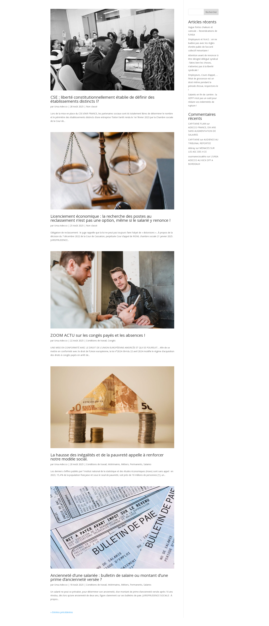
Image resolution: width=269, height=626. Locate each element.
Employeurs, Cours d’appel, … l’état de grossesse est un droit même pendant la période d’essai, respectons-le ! (203, 82)
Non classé (91, 106)
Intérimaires (114, 464)
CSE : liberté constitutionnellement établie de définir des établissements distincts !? (102, 99)
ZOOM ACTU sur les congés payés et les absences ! (97, 335)
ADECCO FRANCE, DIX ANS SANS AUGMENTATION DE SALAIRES (202, 131)
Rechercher (211, 12)
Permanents (136, 464)
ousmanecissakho (197, 156)
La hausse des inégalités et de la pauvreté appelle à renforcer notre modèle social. (107, 457)
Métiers (125, 464)
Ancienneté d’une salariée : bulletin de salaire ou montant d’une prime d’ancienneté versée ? (109, 577)
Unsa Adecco (61, 106)
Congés (112, 340)
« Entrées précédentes (61, 612)
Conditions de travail (96, 340)
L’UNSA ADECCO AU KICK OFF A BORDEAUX (203, 160)
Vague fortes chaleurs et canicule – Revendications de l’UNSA (202, 31)
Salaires (147, 464)
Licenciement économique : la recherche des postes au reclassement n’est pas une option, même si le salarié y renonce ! (110, 218)
